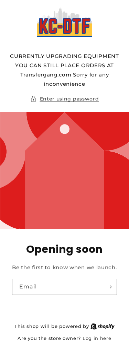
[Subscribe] (109, 287)
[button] (64, 99)
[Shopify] (102, 326)
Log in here (97, 338)
